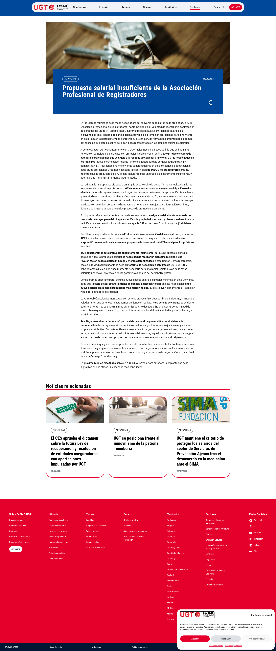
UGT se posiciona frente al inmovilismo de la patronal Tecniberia (137, 443)
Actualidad (70, 79)
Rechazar (226, 638)
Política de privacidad (233, 646)
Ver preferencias (257, 638)
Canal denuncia (56, 647)
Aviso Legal (96, 647)
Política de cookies (216, 646)
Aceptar (195, 638)
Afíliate (235, 7)
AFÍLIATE (16, 549)
